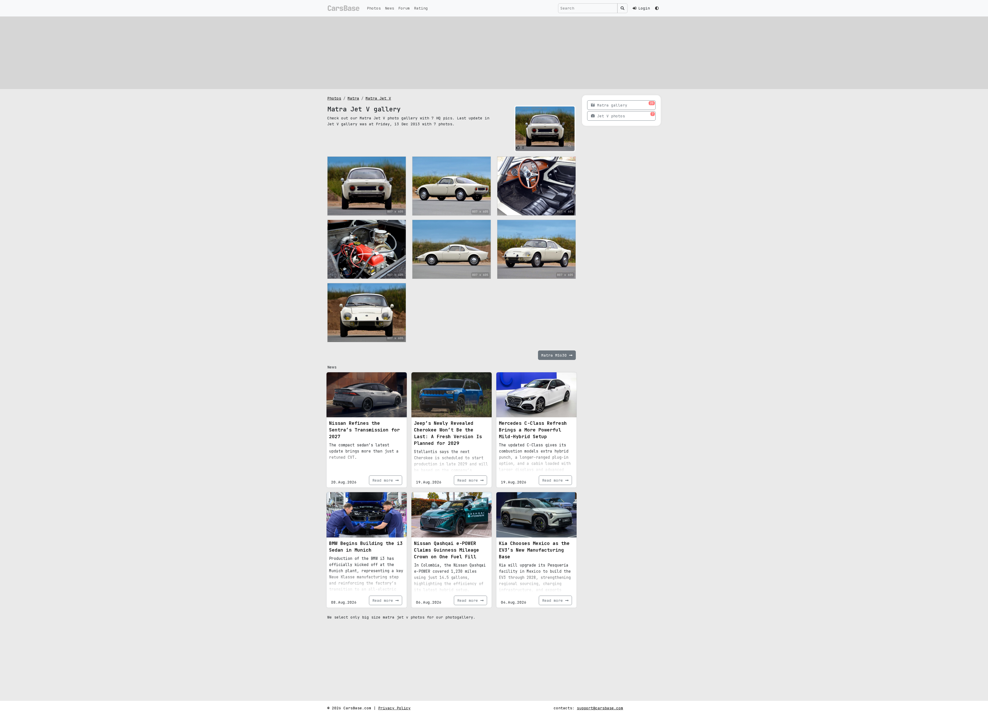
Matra (353, 98)
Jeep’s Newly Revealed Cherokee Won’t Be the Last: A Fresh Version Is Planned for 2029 (448, 433)
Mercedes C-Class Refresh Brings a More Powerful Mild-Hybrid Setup (533, 429)
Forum (404, 8)
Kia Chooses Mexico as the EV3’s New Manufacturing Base (534, 550)
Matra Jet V (378, 98)
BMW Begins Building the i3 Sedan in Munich (366, 546)
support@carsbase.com (600, 707)
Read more (383, 480)
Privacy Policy (394, 707)
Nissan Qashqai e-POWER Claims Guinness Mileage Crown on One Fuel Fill (446, 550)
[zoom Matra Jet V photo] (570, 146)
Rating (421, 8)
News (389, 8)
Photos (374, 8)
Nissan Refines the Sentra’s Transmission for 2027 (364, 429)
